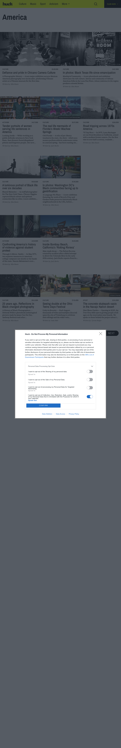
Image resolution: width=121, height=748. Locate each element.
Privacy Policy (74, 414)
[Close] (101, 334)
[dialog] (60, 374)
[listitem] (60, 366)
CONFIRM (43, 405)
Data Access (60, 414)
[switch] (90, 371)
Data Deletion (47, 414)
